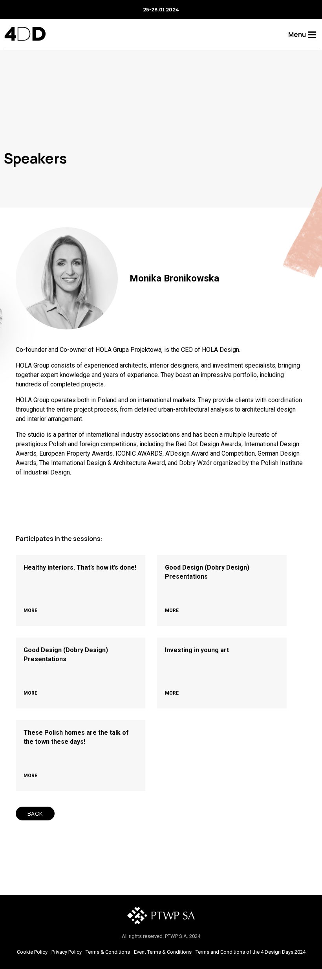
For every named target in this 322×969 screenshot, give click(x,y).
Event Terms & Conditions (163, 952)
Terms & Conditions (108, 952)
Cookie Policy (32, 952)
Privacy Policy (66, 952)
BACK (35, 813)
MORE (30, 610)
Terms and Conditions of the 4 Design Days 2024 (251, 952)
